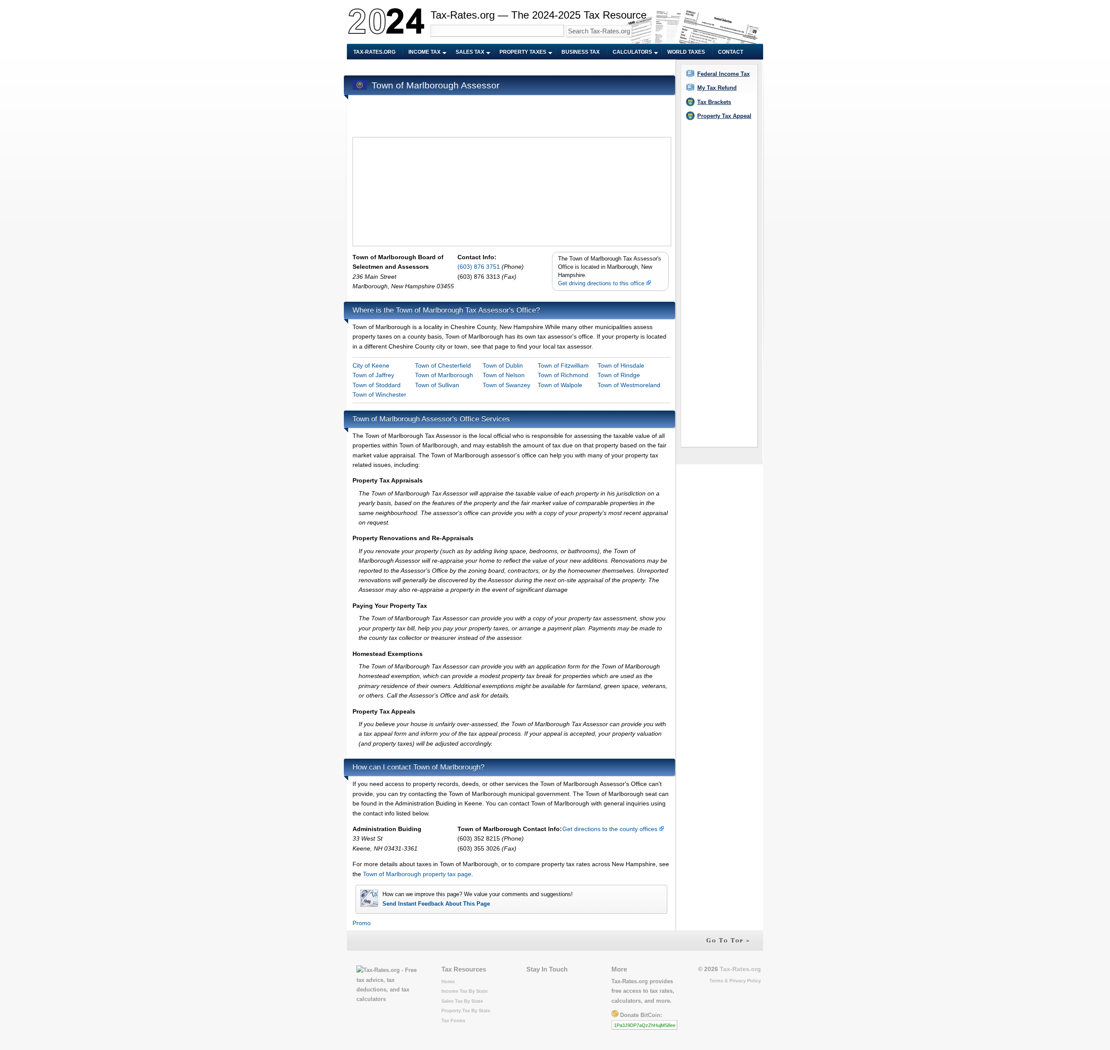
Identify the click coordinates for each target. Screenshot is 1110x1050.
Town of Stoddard (377, 385)
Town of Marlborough (444, 375)
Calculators (632, 52)
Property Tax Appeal (724, 116)
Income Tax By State (464, 991)
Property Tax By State (465, 1010)
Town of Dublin (503, 365)
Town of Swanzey (506, 385)
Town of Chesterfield (443, 365)
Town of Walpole (560, 385)
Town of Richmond (563, 375)
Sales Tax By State (462, 1001)
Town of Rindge (618, 375)
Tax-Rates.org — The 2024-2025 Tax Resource (538, 15)
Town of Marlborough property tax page (417, 874)
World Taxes (686, 52)
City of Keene (371, 365)
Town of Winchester (379, 394)
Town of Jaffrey (373, 375)
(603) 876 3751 (479, 266)
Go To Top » (728, 940)
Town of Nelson (504, 375)
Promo (362, 923)
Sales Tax (470, 52)
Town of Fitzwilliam (563, 365)
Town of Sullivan (437, 385)
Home (448, 981)
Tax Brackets (714, 102)
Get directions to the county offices (610, 828)
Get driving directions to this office (602, 283)
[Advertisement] (510, 68)
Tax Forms (453, 1020)
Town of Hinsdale (620, 365)
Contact (730, 52)
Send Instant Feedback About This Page (436, 903)
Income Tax (424, 52)
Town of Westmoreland (628, 385)
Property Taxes (523, 52)
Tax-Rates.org (374, 52)
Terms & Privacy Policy (735, 980)
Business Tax (581, 52)
